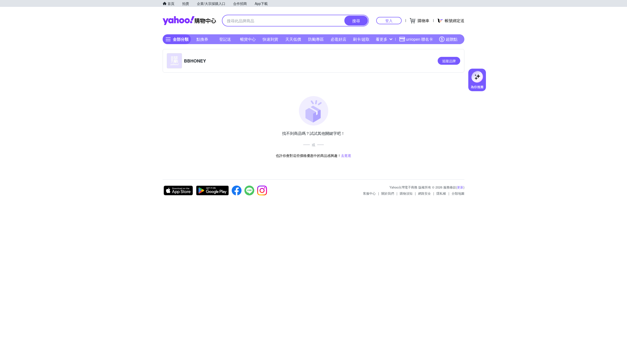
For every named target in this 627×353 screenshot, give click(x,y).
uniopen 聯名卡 (419, 39)
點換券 (202, 39)
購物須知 (406, 193)
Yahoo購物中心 (189, 20)
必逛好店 (338, 39)
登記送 (225, 39)
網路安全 (424, 193)
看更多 (381, 39)
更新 (460, 187)
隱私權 (441, 193)
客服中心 (369, 193)
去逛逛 (346, 155)
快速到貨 (270, 39)
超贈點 (452, 39)
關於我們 (387, 193)
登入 (389, 20)
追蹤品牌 (449, 60)
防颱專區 (316, 39)
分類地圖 (458, 193)
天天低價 (293, 39)
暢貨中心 (248, 39)
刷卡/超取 (361, 39)
